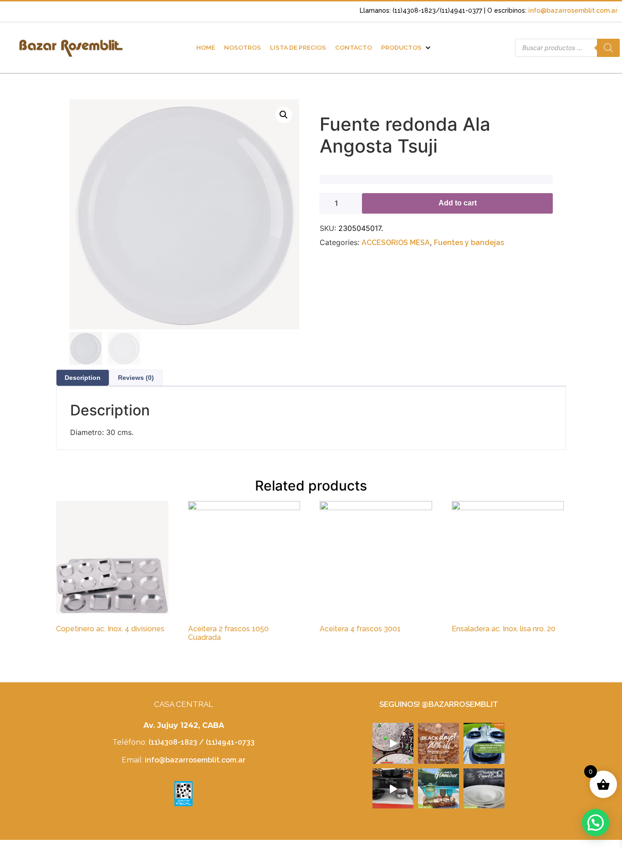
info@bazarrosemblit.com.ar (572, 10)
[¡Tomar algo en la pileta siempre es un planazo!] (438, 788)
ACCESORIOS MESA (396, 242)
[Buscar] (608, 48)
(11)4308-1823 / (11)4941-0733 (201, 742)
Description (83, 377)
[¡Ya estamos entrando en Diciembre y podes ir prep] (484, 743)
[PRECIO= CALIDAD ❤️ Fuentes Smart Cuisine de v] (484, 788)
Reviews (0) (136, 377)
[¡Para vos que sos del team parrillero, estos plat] (392, 788)
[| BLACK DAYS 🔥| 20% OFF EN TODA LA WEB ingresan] (438, 743)
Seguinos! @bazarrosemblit (438, 704)
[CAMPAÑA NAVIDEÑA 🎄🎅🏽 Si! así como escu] (392, 743)
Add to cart (457, 203)
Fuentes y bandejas (469, 242)
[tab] (82, 377)
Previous (81, 232)
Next (292, 232)
